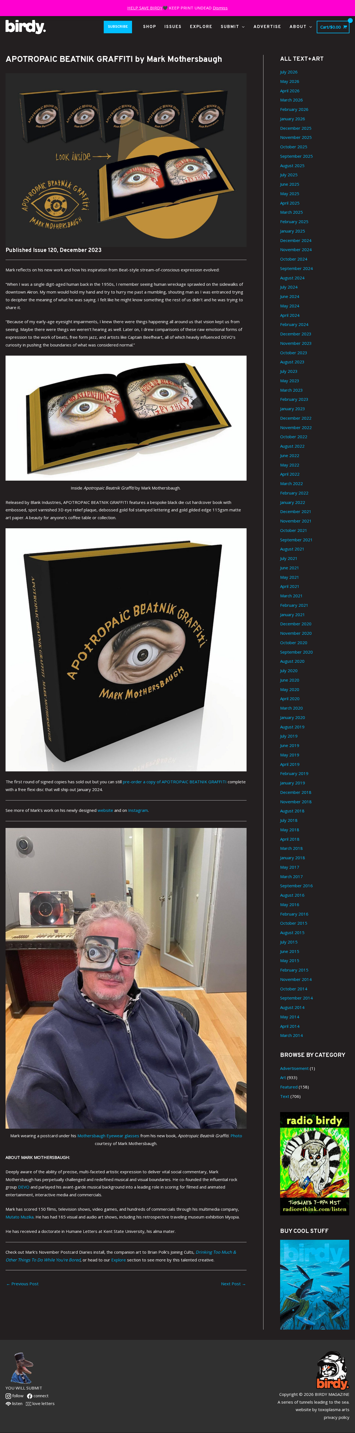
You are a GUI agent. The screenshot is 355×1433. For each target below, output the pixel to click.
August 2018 (292, 811)
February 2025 (294, 221)
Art (283, 1077)
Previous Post (22, 1283)
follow (17, 1395)
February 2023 (294, 399)
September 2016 (296, 885)
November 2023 (296, 343)
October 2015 (293, 923)
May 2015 (289, 960)
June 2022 (289, 455)
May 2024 (289, 305)
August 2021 (292, 549)
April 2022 (290, 474)
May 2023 (289, 380)
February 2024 (294, 324)
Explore (118, 1260)
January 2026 (292, 118)
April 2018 (290, 839)
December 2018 (295, 792)
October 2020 (293, 642)
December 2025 (295, 128)
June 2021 (289, 567)
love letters (43, 1403)
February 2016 (294, 914)
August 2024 (292, 278)
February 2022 (294, 493)
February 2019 (294, 773)
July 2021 (289, 558)
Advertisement (294, 1068)
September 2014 (296, 998)
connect (40, 1395)
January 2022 (292, 502)
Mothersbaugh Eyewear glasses (108, 1135)
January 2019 (292, 783)
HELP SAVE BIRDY (145, 8)
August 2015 (292, 932)
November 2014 (296, 979)
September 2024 (296, 268)
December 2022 (295, 418)
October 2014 (293, 988)
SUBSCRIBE (118, 27)
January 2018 (292, 857)
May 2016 (289, 904)
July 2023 (289, 371)
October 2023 (293, 352)
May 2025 (289, 193)
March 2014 (291, 1035)
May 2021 (289, 577)
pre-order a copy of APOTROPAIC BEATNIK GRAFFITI (175, 781)
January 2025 (292, 231)
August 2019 (292, 727)
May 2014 (289, 1016)
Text (284, 1096)
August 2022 (292, 446)
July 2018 (289, 820)
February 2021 (294, 605)
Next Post (233, 1283)
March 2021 (291, 595)
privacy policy (336, 1417)
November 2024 (296, 249)
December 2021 (295, 511)
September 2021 (296, 539)
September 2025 (296, 156)
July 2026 (289, 72)
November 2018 (296, 801)
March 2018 (291, 848)
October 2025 (293, 146)
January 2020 (292, 717)
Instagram (138, 810)
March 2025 (291, 212)
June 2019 (289, 745)
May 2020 (289, 689)
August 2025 (292, 165)
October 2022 (293, 436)
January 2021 (292, 614)
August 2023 (292, 361)
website (105, 810)
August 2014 (292, 1007)
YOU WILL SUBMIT (24, 1388)
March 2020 (291, 708)
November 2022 (296, 427)
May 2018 (289, 829)
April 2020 (290, 698)
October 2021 (293, 530)
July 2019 (289, 736)
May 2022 (289, 465)
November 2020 (296, 633)
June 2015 (289, 951)
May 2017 (289, 867)
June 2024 (289, 296)
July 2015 (289, 942)
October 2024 (293, 259)
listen (16, 1403)
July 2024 (289, 287)
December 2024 (295, 240)
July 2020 (289, 670)
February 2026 (294, 109)
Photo (236, 1135)
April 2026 (290, 90)
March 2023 (291, 390)
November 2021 (296, 521)
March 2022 (291, 483)
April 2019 (290, 764)
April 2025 (290, 203)
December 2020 (295, 623)
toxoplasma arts (333, 1409)
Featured (289, 1087)
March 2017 (291, 876)
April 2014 (290, 1026)
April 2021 (290, 586)
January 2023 (292, 408)
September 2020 (296, 652)
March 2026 (291, 100)
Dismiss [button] (220, 8)
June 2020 (289, 680)
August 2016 (292, 895)
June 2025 (289, 184)
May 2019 (289, 755)
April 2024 (290, 315)
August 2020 (292, 661)
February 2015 (294, 970)
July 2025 (289, 174)
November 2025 (296, 137)
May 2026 (289, 81)
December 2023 (295, 333)
